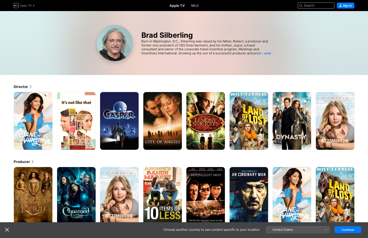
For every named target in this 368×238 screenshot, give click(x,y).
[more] (47, 145)
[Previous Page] (9, 121)
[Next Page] (359, 121)
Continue (348, 229)
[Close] (7, 230)
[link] (23, 86)
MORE (267, 53)
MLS (194, 5)
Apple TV (177, 5)
